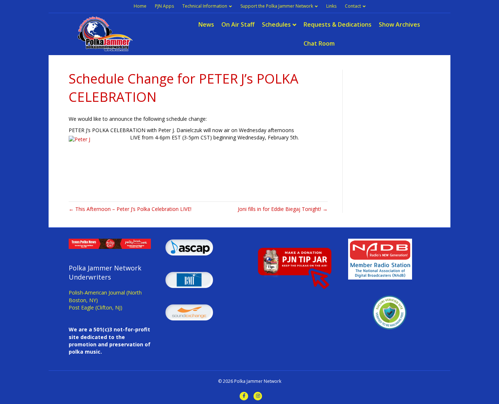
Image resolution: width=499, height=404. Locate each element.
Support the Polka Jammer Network (276, 6)
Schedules (276, 24)
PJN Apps (164, 6)
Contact (353, 6)
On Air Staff (238, 24)
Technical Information (204, 6)
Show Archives (399, 24)
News (206, 24)
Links (331, 6)
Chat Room (319, 43)
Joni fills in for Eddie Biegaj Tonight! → (283, 208)
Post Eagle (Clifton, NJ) (95, 307)
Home (140, 6)
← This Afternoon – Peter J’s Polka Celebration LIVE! (130, 208)
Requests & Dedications (338, 24)
